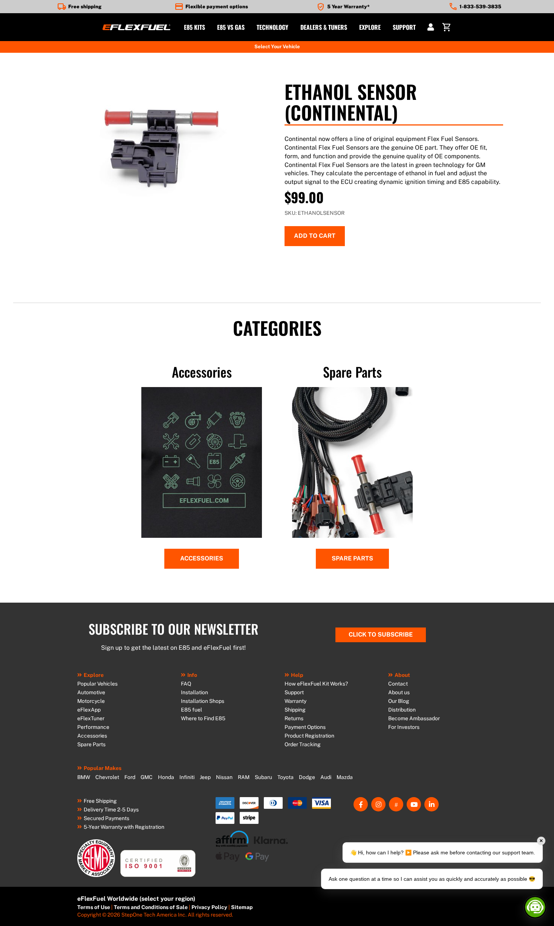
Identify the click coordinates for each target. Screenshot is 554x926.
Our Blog (398, 701)
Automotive (91, 692)
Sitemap (242, 907)
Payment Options (305, 727)
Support (294, 692)
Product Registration (309, 736)
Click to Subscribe (381, 634)
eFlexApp (89, 710)
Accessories (201, 558)
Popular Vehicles (97, 684)
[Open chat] (535, 907)
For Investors (403, 727)
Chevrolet (107, 777)
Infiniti (186, 777)
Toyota (285, 777)
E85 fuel (191, 710)
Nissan (224, 777)
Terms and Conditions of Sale (151, 907)
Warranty (295, 701)
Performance (93, 727)
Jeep (205, 777)
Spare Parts (352, 558)
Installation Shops (202, 701)
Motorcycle (91, 701)
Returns (294, 718)
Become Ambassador (414, 718)
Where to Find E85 (203, 718)
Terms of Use (93, 907)
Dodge (307, 777)
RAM (243, 777)
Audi (325, 777)
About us (399, 692)
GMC (147, 777)
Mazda (345, 777)
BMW (83, 777)
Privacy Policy (209, 907)
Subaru (263, 777)
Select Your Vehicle (277, 46)
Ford (129, 777)
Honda (166, 777)
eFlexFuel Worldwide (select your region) (136, 898)
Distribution (402, 710)
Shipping (295, 710)
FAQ (186, 684)
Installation (194, 692)
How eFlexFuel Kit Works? (316, 684)
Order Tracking (303, 744)
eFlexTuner (90, 718)
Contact (398, 684)
